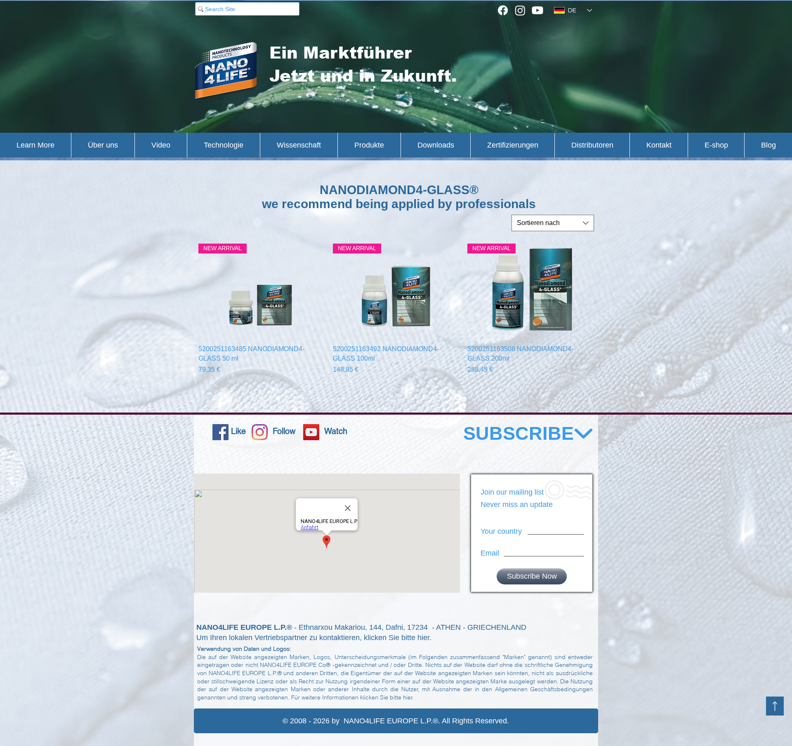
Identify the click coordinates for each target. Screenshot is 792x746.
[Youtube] (537, 10)
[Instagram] (520, 10)
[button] (35, 145)
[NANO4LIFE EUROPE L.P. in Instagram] (260, 432)
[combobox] (553, 223)
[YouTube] (311, 432)
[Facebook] (502, 10)
